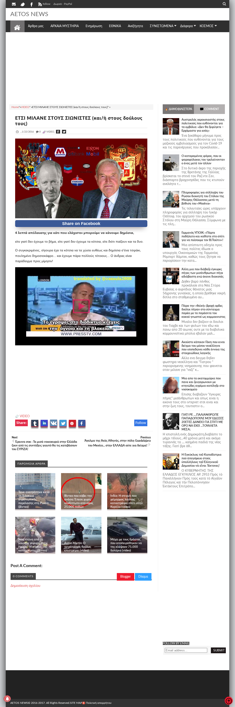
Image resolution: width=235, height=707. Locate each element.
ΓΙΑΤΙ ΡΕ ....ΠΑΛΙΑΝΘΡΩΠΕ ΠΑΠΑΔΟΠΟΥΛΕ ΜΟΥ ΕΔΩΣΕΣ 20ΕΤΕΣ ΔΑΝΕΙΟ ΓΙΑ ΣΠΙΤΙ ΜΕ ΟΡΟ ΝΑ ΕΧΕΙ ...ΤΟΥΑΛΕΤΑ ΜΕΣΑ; (203, 422)
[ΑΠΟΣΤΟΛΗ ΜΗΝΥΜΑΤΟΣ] (14, 4)
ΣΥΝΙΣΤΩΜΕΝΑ (161, 26)
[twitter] (22, 4)
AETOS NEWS (29, 14)
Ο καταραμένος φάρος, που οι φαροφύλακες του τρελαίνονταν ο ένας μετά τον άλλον (203, 160)
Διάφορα (186, 26)
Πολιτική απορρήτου (99, 702)
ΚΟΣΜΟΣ (207, 26)
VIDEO (25, 416)
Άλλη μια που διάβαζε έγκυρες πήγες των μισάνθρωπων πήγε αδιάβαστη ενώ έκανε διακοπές (203, 273)
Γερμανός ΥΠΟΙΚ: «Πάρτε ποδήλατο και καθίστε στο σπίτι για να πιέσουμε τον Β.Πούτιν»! (203, 236)
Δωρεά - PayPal (62, 4)
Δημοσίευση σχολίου (25, 586)
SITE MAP (76, 702)
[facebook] (31, 4)
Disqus (143, 576)
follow (46, 4)
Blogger (125, 576)
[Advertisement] (117, 67)
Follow (140, 423)
